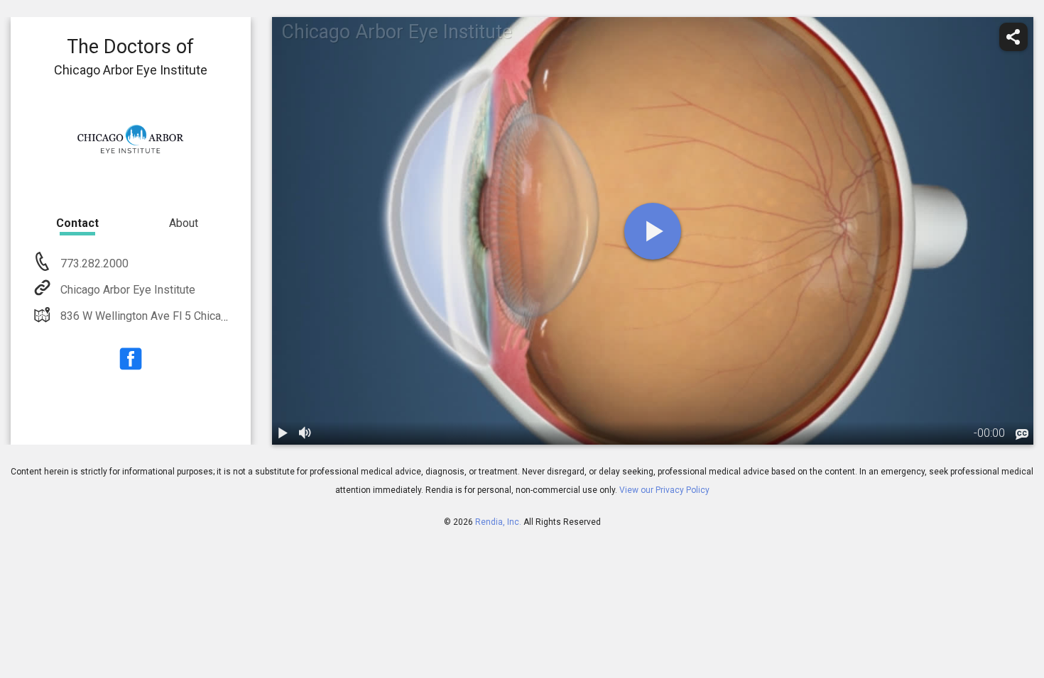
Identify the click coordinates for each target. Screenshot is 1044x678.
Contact (77, 223)
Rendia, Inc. (498, 522)
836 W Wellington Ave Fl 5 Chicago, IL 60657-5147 (186, 316)
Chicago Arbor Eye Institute (127, 289)
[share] (1013, 37)
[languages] (1022, 434)
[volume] (306, 433)
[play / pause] (283, 433)
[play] (652, 231)
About (183, 223)
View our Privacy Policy (664, 490)
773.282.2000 (93, 263)
